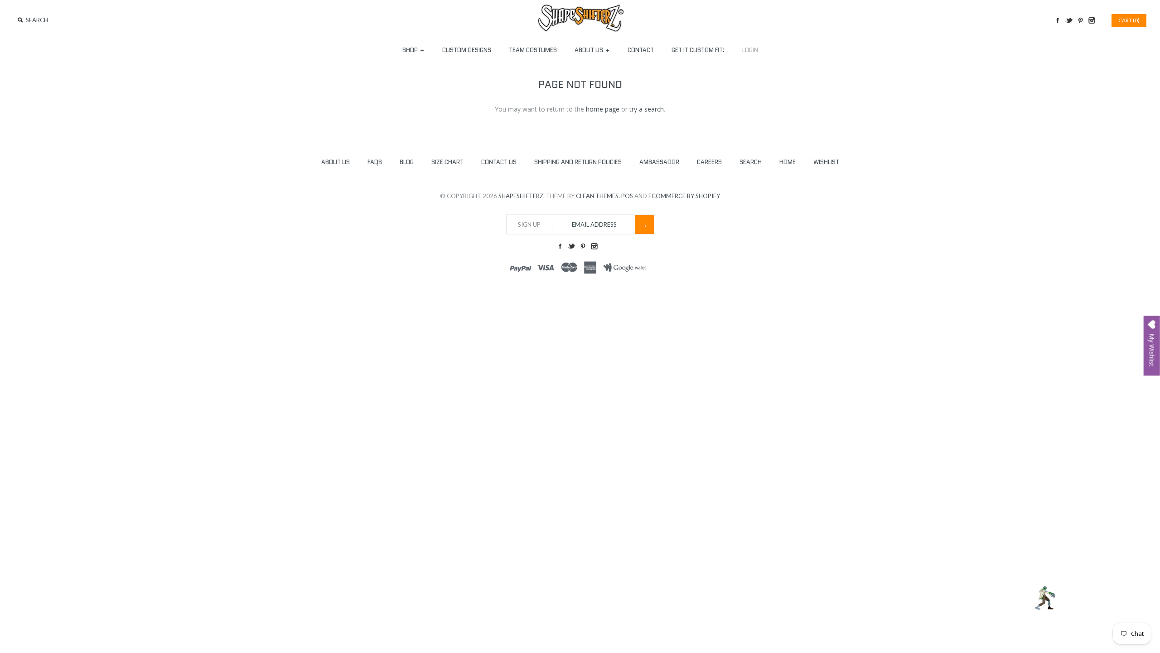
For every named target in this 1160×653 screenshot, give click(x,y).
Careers (709, 162)
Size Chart (447, 162)
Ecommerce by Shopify (684, 196)
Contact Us (499, 162)
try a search (646, 109)
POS (627, 196)
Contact (641, 50)
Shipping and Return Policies (578, 162)
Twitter (1069, 20)
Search (751, 162)
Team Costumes (533, 50)
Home (787, 162)
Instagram (1092, 20)
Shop (413, 50)
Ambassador (659, 162)
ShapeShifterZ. (521, 196)
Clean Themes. (598, 196)
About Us (592, 50)
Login (750, 50)
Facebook (1058, 20)
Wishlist (826, 162)
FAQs (374, 162)
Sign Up (529, 224)
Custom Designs (466, 50)
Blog (407, 162)
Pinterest (1080, 20)
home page (602, 109)
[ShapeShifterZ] (580, 8)
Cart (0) (1129, 20)
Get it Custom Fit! (698, 50)
